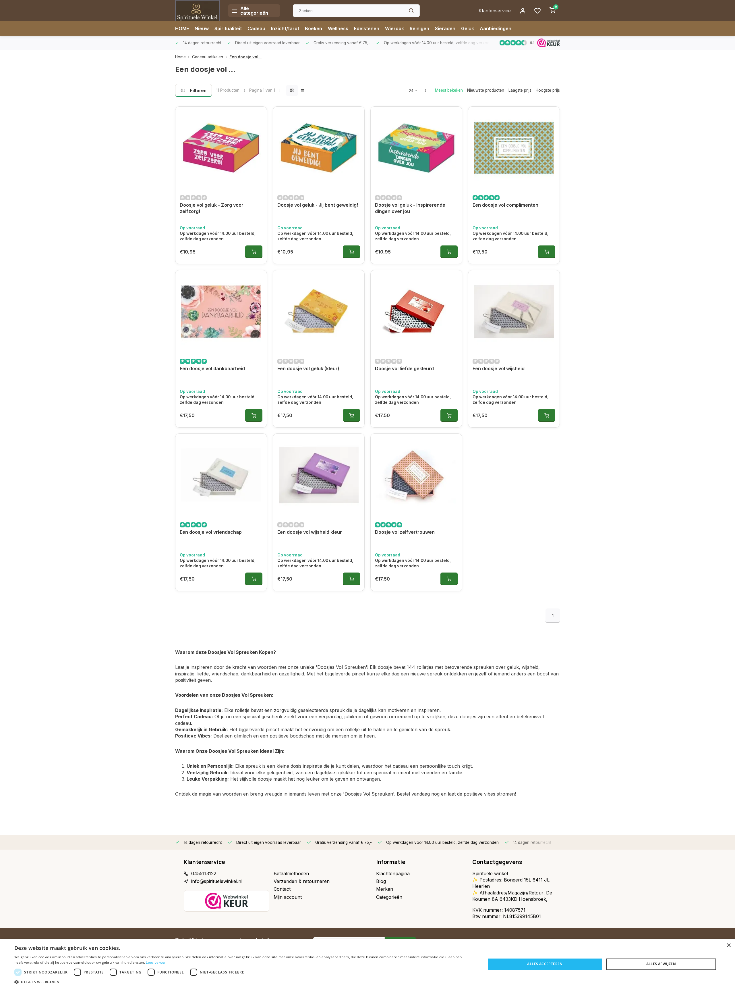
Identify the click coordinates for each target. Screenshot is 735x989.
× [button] (728, 945)
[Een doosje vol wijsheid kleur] (318, 475)
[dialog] (367, 964)
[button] (243, 982)
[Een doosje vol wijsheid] (514, 311)
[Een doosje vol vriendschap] (221, 475)
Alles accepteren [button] (544, 963)
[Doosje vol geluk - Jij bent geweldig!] (318, 148)
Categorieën (389, 897)
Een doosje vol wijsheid (499, 368)
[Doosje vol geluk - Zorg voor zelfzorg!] (221, 148)
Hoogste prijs (548, 90)
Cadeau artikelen (207, 57)
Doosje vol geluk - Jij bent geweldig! (317, 205)
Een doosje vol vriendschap (211, 532)
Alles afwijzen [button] (661, 963)
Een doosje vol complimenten (505, 205)
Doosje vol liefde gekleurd (404, 368)
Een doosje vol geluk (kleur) (308, 368)
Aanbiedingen (495, 28)
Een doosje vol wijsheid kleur (309, 532)
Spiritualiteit (228, 28)
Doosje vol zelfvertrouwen (405, 532)
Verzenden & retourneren (302, 881)
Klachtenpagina (393, 873)
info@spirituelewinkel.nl (216, 881)
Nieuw (202, 28)
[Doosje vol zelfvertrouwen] (416, 475)
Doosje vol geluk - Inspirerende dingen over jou (410, 208)
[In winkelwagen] (253, 251)
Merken (384, 889)
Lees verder (156, 962)
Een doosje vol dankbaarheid (212, 368)
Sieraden (445, 28)
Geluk (467, 28)
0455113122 (203, 873)
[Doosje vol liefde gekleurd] (416, 311)
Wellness (338, 28)
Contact (282, 889)
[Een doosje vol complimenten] (514, 148)
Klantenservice (495, 11)
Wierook (394, 28)
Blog (381, 881)
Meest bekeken (449, 90)
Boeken (313, 28)
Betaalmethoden (291, 873)
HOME (182, 28)
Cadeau (256, 28)
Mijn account (288, 897)
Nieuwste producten (485, 90)
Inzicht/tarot (285, 28)
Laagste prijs (519, 90)
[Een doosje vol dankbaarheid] (221, 311)
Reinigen (419, 28)
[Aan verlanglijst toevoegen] (258, 115)
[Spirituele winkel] (197, 10)
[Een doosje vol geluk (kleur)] (318, 311)
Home (180, 57)
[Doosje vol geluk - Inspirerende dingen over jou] (416, 148)
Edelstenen (366, 28)
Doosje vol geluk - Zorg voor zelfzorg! (211, 208)
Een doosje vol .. (245, 57)
